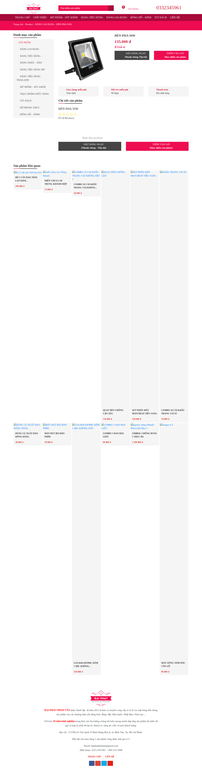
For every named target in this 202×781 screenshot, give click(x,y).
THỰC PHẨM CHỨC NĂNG (34, 94)
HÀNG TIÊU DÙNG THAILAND (29, 78)
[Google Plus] (98, 763)
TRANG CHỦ (22, 17)
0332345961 (168, 7)
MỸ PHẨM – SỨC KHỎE (64, 17)
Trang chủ (18, 24)
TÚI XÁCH (160, 17)
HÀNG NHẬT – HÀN (31, 62)
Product (29, 24)
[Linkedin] (104, 763)
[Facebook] (92, 763)
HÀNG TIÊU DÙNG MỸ (32, 69)
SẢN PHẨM (24, 42)
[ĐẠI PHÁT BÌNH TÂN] (34, 8)
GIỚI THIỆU (40, 17)
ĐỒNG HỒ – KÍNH (140, 17)
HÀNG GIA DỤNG (116, 17)
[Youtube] (110, 763)
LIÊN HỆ (175, 17)
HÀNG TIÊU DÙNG (92, 17)
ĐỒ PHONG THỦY (30, 107)
